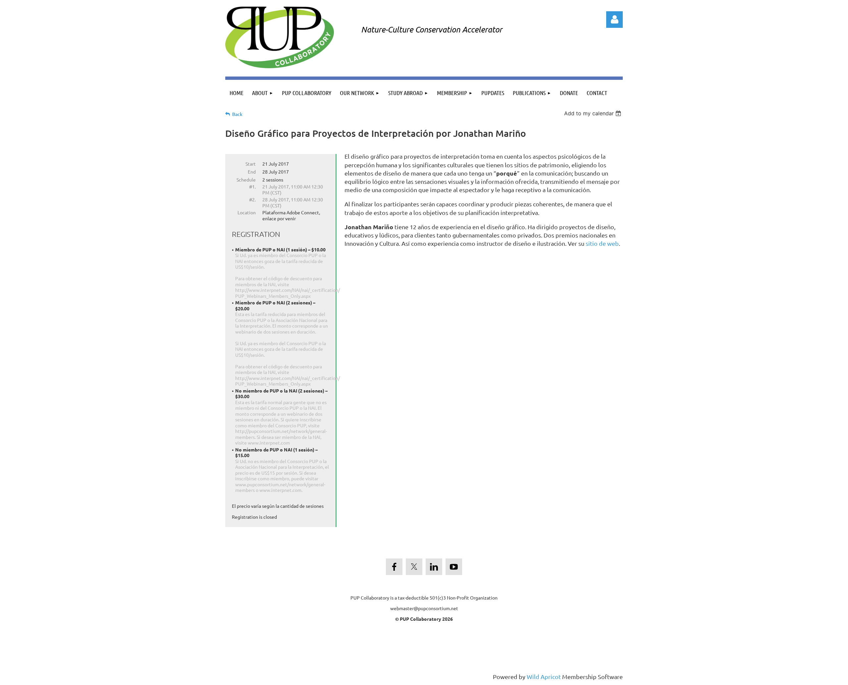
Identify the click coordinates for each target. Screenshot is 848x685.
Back (237, 114)
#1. (252, 186)
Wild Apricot (544, 676)
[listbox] (593, 113)
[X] (414, 566)
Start (250, 164)
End (252, 172)
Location (247, 212)
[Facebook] (394, 566)
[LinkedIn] (434, 566)
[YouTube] (454, 566)
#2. (252, 199)
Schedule (246, 180)
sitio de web (602, 243)
